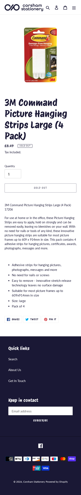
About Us (14, 370)
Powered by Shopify (57, 481)
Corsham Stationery (34, 481)
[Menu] (74, 7)
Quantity (10, 166)
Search (12, 359)
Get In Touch (17, 381)
